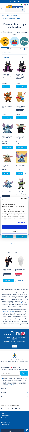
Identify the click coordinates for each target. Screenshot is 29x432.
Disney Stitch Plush (20, 165)
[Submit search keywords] (22, 10)
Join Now (14, 346)
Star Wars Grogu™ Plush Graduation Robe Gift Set (20, 137)
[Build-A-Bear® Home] (14, 6)
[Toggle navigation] (1, 8)
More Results (14, 243)
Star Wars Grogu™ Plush (6, 166)
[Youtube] (16, 408)
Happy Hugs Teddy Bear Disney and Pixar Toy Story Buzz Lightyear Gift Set (21, 193)
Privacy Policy (4, 413)
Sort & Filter (6, 57)
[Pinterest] (19, 408)
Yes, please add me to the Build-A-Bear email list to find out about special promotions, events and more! (15, 381)
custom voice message (8, 311)
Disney (18, 18)
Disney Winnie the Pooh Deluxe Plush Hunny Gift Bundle (20, 106)
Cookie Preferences (5, 415)
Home (2, 15)
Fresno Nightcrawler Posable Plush (20, 270)
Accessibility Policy (5, 420)
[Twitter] (12, 408)
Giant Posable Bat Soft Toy (7, 270)
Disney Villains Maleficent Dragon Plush (7, 76)
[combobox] (13, 10)
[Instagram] (8, 408)
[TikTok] (2, 408)
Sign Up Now (24, 373)
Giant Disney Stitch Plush (7, 192)
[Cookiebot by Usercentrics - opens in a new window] (21, 199)
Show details (21, 222)
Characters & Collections (11, 15)
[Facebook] (5, 408)
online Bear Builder (20, 303)
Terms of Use (4, 417)
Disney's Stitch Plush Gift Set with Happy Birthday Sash (7, 137)
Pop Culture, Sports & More (9, 18)
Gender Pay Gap (5, 424)
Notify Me (22, 280)
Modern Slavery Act (5, 422)
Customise (13, 231)
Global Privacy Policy (11, 384)
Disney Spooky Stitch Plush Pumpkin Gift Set (7, 106)
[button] (23, 5)
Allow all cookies (14, 227)
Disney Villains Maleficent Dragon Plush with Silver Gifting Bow (20, 76)
